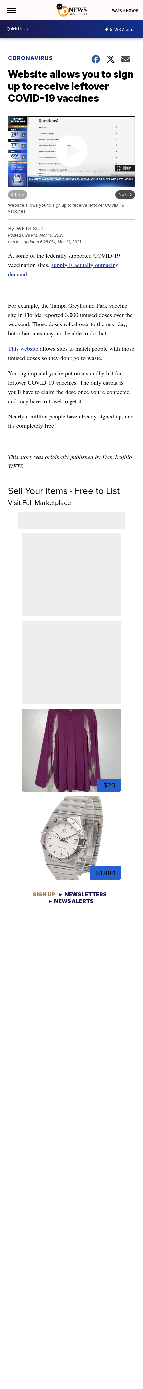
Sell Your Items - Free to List (64, 491)
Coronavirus (30, 58)
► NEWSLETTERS (82, 894)
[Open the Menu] (11, 10)
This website (23, 348)
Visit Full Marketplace (39, 503)
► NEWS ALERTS (71, 901)
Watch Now (123, 10)
